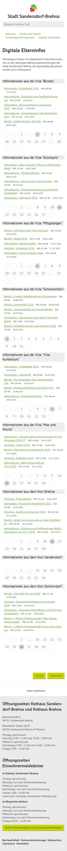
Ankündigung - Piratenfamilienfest (23, 396)
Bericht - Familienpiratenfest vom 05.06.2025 (29, 387)
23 (36, 578)
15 (43, 142)
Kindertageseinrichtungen (20, 37)
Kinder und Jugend (30, 33)
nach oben (56, 675)
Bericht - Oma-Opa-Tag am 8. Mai (22, 593)
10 (7, 142)
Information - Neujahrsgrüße (20, 243)
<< (7, 134)
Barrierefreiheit (11, 840)
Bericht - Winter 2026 (15, 238)
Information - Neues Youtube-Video (23, 253)
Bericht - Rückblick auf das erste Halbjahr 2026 (30, 326)
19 (7, 578)
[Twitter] (49, 690)
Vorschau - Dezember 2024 (19, 458)
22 (58, 273)
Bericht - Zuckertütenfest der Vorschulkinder (28, 309)
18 (58, 142)
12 (21, 142)
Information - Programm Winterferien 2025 (27, 503)
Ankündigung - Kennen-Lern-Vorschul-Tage (28, 181)
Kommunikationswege (33, 840)
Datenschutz (54, 840)
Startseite (10, 33)
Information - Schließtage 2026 (21, 88)
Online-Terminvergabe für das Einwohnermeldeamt (33, 827)
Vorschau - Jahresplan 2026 (19, 248)
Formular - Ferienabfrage (17, 498)
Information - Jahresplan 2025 (21, 197)
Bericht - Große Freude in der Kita (22, 121)
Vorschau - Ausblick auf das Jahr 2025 (25, 512)
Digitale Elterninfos (49, 37)
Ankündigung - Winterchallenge (21, 173)
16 (36, 215)
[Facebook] (53, 690)
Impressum (8, 843)
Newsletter (22, 843)
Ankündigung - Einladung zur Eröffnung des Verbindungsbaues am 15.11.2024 (33, 530)
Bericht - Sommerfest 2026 (19, 304)
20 (14, 578)
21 (21, 578)
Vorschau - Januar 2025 (17, 445)
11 (14, 142)
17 (43, 215)
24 (43, 578)
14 (36, 142)
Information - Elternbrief (17, 374)
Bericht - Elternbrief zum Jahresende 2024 (27, 449)
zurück (39, 675)
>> (14, 149)
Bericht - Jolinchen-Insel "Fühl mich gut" (26, 230)
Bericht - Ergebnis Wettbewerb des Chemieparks (30, 296)
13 (29, 142)
